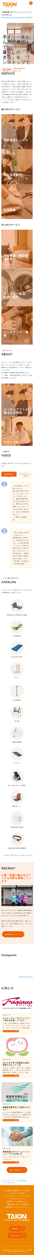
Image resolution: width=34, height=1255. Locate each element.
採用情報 (15, 1229)
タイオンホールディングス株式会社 (14, 1181)
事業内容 (16, 1190)
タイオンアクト (24, 1196)
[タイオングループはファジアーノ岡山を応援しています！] (17, 1003)
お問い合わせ (15, 1235)
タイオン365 (25, 1190)
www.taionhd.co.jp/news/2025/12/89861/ (17, 17)
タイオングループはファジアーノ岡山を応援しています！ (16, 1019)
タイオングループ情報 (11, 1031)
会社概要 (8, 1190)
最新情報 (9, 1207)
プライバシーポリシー (21, 1207)
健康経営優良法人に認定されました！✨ (16, 1108)
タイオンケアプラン (17, 1199)
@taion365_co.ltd (26, 977)
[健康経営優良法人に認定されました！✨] (17, 1092)
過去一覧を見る (15, 1170)
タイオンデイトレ (11, 1196)
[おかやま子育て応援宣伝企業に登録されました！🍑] (17, 1047)
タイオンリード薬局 (17, 1193)
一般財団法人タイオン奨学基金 (17, 1204)
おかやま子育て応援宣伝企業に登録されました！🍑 (16, 1063)
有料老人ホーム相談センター (17, 1201)
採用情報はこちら (11, 934)
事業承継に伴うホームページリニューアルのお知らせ (16, 1152)
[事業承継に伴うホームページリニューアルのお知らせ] (17, 1136)
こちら (27, 855)
